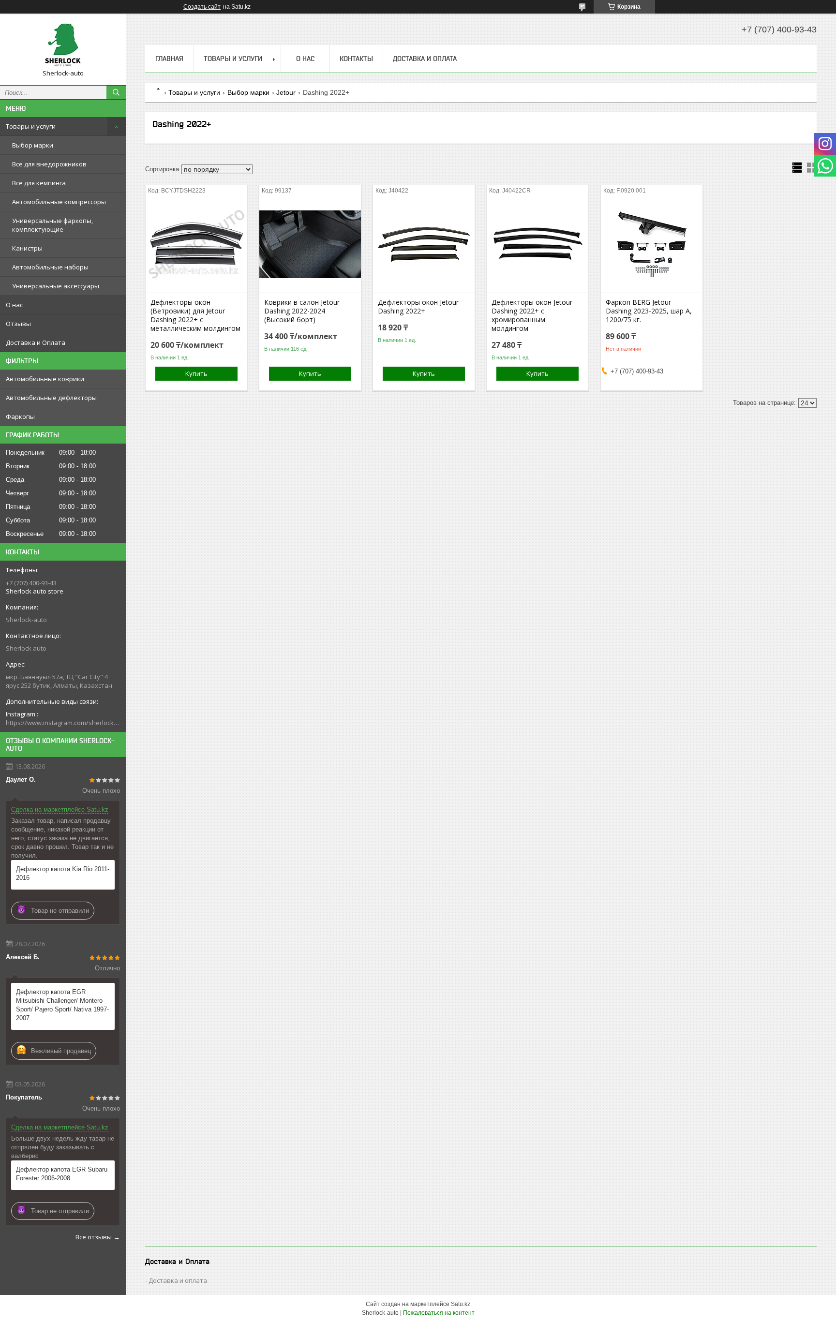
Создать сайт (202, 6)
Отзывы (18, 323)
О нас (14, 304)
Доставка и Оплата (35, 342)
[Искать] (116, 92)
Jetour (286, 92)
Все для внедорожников (49, 164)
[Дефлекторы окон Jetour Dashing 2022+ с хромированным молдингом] (537, 244)
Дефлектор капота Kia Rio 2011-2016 (62, 873)
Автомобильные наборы (50, 267)
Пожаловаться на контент (439, 1312)
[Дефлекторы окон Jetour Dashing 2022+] (424, 244)
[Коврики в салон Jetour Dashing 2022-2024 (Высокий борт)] (310, 244)
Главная (169, 58)
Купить (196, 373)
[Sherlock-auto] (63, 45)
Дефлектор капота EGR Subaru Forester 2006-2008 (61, 1174)
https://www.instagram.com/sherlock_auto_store (63, 722)
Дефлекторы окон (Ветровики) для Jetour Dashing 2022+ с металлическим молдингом (195, 315)
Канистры (27, 248)
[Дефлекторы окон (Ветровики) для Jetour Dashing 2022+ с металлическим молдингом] (196, 244)
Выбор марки (32, 145)
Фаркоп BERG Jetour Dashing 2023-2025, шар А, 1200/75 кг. (649, 311)
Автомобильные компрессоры (59, 201)
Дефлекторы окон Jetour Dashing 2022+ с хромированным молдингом (532, 315)
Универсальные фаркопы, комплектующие (52, 225)
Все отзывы (93, 1237)
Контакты (356, 58)
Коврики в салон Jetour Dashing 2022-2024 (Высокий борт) (302, 311)
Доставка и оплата (178, 1280)
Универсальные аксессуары (55, 286)
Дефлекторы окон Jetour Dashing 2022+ (418, 306)
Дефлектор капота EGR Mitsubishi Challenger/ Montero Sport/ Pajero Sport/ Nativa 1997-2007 (62, 1005)
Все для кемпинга (39, 182)
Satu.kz (460, 1304)
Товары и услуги (31, 126)
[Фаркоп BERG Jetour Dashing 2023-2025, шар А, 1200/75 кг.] (651, 244)
